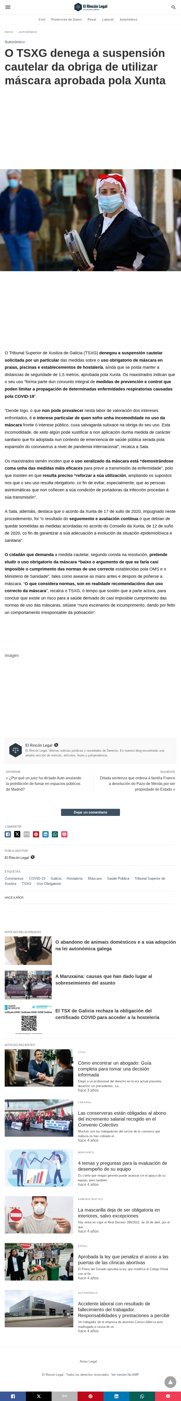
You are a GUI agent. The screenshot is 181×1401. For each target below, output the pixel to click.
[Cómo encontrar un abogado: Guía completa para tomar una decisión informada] (39, 1068)
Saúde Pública (118, 878)
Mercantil (86, 1152)
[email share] (27, 834)
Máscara (95, 878)
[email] (65, 1396)
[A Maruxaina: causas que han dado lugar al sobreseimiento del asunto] (28, 985)
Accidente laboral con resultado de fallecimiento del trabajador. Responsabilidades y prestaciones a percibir (124, 1309)
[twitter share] (17, 834)
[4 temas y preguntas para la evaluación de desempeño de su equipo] (39, 1168)
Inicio (9, 32)
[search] (173, 7)
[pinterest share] (36, 834)
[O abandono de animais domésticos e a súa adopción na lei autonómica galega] (28, 950)
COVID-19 (37, 878)
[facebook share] (8, 834)
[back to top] (170, 1382)
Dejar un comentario (90, 812)
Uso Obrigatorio (49, 884)
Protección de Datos (66, 19)
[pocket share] (64, 834)
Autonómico (128, 19)
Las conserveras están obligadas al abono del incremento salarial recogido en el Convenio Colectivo (122, 1118)
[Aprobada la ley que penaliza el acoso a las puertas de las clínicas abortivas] (39, 1261)
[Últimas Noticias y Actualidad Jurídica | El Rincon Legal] (90, 7)
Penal (92, 19)
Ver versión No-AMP (125, 1374)
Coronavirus (14, 878)
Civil (42, 19)
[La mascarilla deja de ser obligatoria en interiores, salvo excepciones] (39, 1215)
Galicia (56, 878)
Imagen (12, 655)
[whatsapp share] (55, 834)
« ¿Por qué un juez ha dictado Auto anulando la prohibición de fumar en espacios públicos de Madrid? (43, 783)
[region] (90, 123)
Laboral (108, 19)
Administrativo (90, 1199)
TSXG (26, 884)
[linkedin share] (45, 834)
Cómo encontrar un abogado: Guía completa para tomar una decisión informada (114, 1068)
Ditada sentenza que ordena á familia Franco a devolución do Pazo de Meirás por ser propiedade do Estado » (137, 783)
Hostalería (74, 878)
